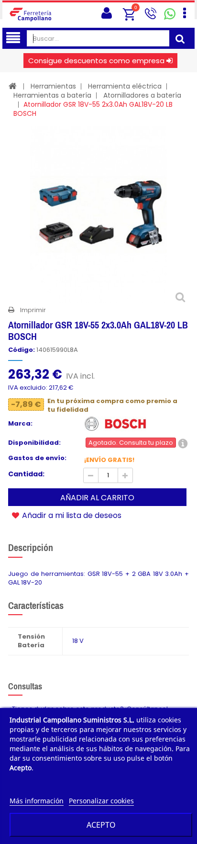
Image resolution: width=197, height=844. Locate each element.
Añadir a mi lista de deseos (70, 515)
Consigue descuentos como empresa (96, 61)
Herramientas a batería (52, 95)
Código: (21, 350)
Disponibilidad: (34, 443)
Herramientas (53, 86)
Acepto (101, 825)
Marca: (20, 423)
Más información (37, 800)
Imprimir (33, 310)
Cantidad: (26, 474)
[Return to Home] (13, 85)
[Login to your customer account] (106, 13)
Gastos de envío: (37, 458)
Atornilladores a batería (142, 95)
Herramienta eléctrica (125, 86)
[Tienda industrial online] (34, 14)
